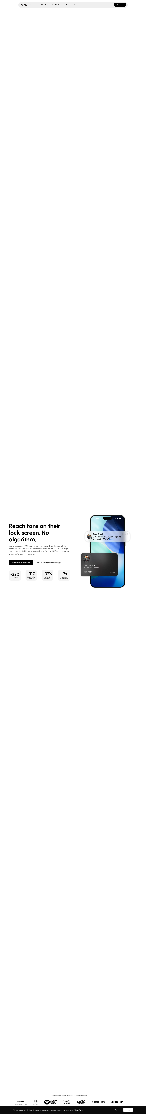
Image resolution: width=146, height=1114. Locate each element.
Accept (128, 1110)
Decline (117, 1110)
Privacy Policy (78, 1110)
